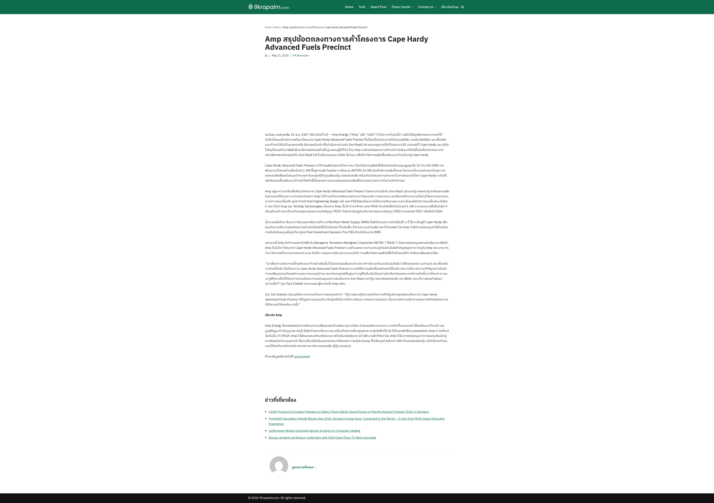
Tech (362, 7)
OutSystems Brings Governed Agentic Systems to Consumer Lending (314, 431)
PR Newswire (301, 56)
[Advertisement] (357, 95)
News (277, 27)
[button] (412, 7)
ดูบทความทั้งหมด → (304, 467)
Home (349, 7)
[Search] (462, 7)
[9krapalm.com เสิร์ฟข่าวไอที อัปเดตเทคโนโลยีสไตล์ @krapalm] (269, 7)
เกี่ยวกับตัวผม (450, 7)
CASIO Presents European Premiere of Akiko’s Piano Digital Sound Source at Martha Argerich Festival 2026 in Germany (349, 412)
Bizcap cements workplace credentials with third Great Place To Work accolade (322, 437)
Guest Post (379, 7)
